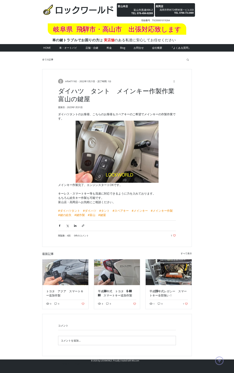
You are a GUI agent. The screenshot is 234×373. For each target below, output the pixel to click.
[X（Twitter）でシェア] (67, 225)
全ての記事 (47, 59)
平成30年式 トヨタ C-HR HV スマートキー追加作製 (116, 293)
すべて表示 (186, 253)
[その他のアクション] (174, 81)
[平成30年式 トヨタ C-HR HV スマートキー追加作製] (117, 272)
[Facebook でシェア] (59, 225)
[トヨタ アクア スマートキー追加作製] (65, 272)
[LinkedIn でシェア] (75, 225)
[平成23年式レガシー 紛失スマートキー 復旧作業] (169, 272)
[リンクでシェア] (83, 225)
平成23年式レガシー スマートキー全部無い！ (168, 293)
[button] (187, 59)
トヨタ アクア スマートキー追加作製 (64, 293)
